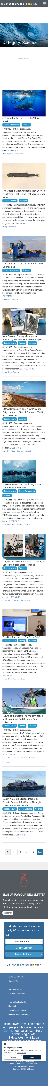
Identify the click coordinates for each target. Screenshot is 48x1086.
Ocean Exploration (8, 524)
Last (40, 852)
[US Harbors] (19, 3)
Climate (5, 838)
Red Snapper (6, 762)
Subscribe (8, 913)
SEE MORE (13, 150)
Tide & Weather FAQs (17, 1002)
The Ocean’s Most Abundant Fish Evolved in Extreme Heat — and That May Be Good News (24, 194)
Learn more (21, 1053)
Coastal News (10, 343)
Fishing (22, 343)
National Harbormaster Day (19, 1014)
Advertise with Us (15, 989)
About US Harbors (15, 977)
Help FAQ (12, 1006)
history (4, 227)
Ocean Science (10, 200)
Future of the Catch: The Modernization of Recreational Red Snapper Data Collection (22, 719)
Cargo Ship (6, 299)
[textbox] (24, 941)
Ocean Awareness (11, 125)
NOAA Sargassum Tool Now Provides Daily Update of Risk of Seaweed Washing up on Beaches (23, 412)
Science (26, 125)
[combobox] (24, 941)
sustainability (25, 600)
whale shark (19, 154)
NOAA (4, 372)
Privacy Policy (32, 1064)
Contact (9, 1030)
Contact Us (13, 981)
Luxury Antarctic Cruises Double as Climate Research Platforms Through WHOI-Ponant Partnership (21, 802)
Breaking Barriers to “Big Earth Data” (21, 637)
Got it (32, 1057)
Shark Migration (7, 154)
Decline (13, 1057)
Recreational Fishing (28, 758)
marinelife (12, 227)
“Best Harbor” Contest (17, 1010)
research (15, 299)
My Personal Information (24, 1066)
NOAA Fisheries (13, 372)
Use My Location (24, 947)
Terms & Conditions (16, 993)
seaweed (27, 451)
